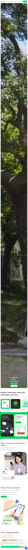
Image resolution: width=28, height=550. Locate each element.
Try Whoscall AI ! (4, 496)
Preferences (12, 548)
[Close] (26, 542)
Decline (16, 548)
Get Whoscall (14, 383)
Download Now (18, 422)
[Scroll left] (24, 397)
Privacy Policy (19, 543)
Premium (13, 1)
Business (16, 1)
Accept (14, 546)
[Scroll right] (26, 397)
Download (24, 1)
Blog (19, 1)
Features (9, 1)
